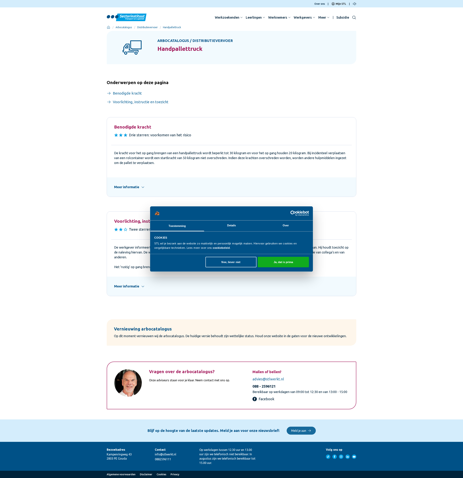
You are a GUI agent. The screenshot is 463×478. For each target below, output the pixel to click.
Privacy (175, 474)
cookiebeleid (221, 247)
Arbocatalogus (124, 27)
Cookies (161, 474)
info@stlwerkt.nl (165, 454)
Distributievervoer (147, 27)
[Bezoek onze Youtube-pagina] (354, 456)
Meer (322, 17)
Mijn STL (341, 3)
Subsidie (342, 17)
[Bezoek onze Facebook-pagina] (334, 456)
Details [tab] (231, 225)
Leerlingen (254, 17)
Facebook (266, 399)
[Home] (108, 27)
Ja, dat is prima (283, 262)
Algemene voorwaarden (121, 474)
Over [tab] (286, 225)
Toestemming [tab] (177, 225)
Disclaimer (146, 474)
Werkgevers (303, 17)
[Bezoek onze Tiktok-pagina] (328, 456)
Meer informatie (126, 187)
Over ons (319, 3)
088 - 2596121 (264, 386)
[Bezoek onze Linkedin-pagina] (347, 456)
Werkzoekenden (227, 17)
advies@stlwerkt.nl (268, 379)
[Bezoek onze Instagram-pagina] (341, 456)
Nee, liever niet (230, 262)
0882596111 (163, 459)
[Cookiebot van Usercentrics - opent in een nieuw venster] (293, 213)
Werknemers (277, 17)
